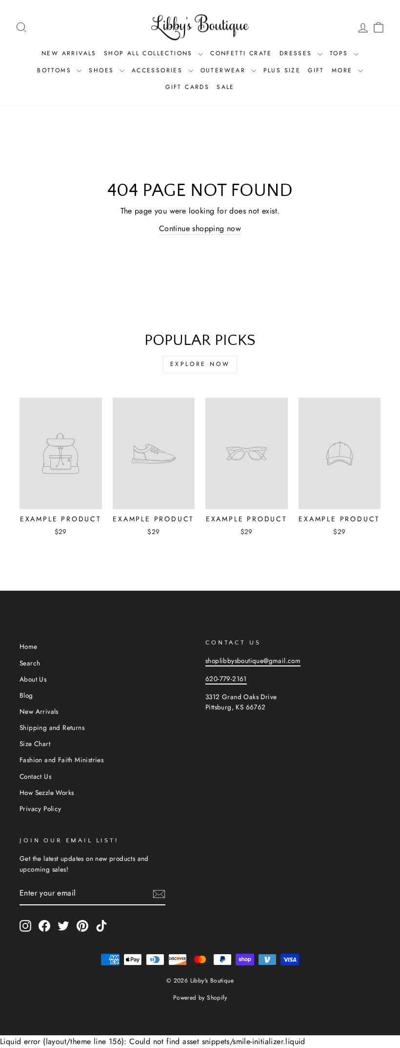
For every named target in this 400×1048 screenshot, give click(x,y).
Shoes (103, 70)
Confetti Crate (241, 53)
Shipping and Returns (52, 727)
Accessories (159, 70)
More (344, 70)
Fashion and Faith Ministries (61, 760)
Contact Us (35, 776)
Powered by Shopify (200, 997)
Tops (340, 53)
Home (29, 646)
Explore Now (200, 364)
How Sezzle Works (47, 792)
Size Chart (35, 744)
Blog (26, 695)
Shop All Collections (150, 53)
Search (30, 663)
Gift (316, 70)
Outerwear (224, 70)
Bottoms (55, 70)
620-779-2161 (226, 679)
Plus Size (282, 70)
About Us (33, 679)
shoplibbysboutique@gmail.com (252, 660)
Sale (226, 87)
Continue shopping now (200, 228)
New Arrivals (69, 53)
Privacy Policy (40, 808)
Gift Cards (187, 87)
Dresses (297, 53)
